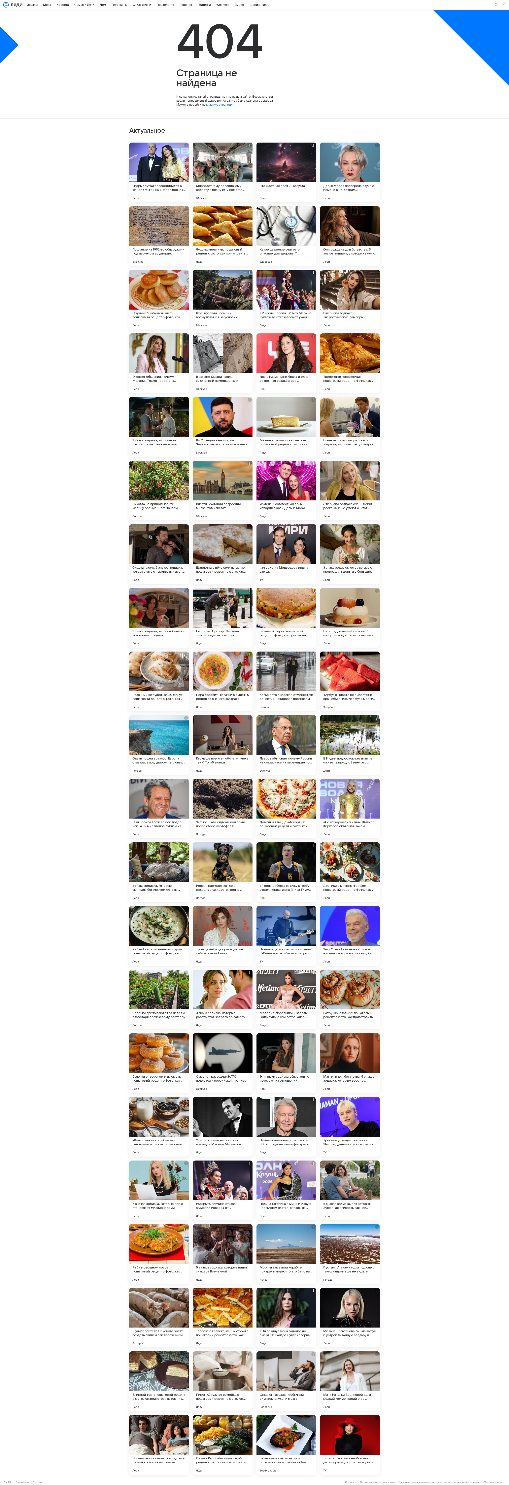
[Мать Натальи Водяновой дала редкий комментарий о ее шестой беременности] (350, 1381)
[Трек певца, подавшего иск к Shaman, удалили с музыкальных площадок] (350, 1127)
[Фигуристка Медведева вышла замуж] (286, 554)
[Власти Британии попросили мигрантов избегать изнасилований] (223, 490)
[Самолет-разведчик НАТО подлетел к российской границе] (223, 1063)
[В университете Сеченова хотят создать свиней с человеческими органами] (159, 1317)
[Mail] (6, 5)
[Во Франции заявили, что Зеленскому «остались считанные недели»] (223, 427)
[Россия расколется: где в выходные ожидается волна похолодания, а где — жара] (223, 872)
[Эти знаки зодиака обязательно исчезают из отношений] (286, 1063)
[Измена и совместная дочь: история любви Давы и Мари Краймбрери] (286, 490)
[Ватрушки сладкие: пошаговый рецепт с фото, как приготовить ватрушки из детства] (350, 999)
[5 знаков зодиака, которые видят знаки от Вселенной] (223, 1254)
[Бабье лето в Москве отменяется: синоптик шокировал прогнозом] (286, 681)
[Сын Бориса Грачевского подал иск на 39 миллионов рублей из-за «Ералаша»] (159, 808)
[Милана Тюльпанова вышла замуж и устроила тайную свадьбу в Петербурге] (350, 1317)
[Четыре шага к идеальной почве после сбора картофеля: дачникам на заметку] (223, 808)
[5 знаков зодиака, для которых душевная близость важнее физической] (350, 1190)
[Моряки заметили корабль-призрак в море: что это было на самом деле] (286, 1254)
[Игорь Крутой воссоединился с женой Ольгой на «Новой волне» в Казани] (159, 172)
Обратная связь (492, 1482)
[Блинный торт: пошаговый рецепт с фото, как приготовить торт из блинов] (159, 1381)
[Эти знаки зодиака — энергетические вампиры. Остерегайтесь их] (350, 299)
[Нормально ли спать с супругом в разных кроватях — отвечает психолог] (159, 1445)
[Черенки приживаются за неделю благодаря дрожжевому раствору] (159, 999)
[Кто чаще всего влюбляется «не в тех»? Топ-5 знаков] (223, 745)
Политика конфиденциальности (416, 1482)
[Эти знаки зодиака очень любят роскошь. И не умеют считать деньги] (350, 490)
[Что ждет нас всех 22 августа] (286, 172)
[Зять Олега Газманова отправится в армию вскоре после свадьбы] (350, 936)
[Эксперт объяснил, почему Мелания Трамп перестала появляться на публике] (159, 363)
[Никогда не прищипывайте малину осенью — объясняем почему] (159, 490)
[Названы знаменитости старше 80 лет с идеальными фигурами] (286, 1127)
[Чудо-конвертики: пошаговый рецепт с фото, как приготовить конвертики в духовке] (223, 236)
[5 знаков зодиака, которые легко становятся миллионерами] (159, 1190)
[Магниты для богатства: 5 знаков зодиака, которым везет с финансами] (350, 1063)
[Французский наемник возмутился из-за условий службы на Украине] (223, 299)
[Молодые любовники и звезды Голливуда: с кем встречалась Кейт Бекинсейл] (286, 999)
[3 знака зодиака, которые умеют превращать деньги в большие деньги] (350, 554)
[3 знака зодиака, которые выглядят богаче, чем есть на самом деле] (159, 872)
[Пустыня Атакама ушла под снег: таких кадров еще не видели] (350, 1254)
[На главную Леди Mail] (15, 5)
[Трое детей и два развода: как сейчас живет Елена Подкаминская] (223, 936)
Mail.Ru (8, 1482)
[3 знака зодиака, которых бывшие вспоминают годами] (159, 618)
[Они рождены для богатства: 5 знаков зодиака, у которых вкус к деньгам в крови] (350, 236)
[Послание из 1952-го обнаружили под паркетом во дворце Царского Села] (159, 236)
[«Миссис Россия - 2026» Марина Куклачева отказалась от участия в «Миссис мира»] (286, 299)
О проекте (351, 1482)
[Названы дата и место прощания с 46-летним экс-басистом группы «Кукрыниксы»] (286, 936)
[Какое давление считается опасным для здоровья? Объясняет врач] (286, 236)
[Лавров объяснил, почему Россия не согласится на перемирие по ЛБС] (286, 745)
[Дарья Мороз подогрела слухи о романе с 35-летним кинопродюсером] (350, 172)
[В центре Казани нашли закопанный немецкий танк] (223, 363)
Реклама (37, 1482)
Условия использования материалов (459, 1482)
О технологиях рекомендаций (377, 1482)
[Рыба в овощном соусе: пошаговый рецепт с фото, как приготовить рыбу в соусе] (159, 1254)
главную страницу (219, 104)
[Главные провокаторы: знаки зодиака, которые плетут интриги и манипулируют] (350, 427)
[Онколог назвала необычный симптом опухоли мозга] (286, 1381)
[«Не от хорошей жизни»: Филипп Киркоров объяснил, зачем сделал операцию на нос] (350, 808)
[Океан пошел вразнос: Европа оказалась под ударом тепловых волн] (159, 745)
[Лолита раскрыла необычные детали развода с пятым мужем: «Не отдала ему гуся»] (350, 1445)
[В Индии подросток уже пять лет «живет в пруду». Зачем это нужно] (350, 745)
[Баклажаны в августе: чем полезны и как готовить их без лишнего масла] (286, 1445)
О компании (22, 1482)
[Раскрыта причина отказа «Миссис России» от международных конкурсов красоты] (223, 1190)
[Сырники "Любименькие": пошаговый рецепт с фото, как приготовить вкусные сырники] (159, 299)
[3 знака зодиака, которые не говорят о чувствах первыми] (159, 427)
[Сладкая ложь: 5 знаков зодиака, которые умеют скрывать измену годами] (159, 554)
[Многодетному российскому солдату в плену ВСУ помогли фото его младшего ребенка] (223, 172)
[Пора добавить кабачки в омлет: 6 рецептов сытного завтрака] (223, 681)
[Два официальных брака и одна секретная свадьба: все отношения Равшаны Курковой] (286, 363)
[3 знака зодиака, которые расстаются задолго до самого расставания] (223, 999)
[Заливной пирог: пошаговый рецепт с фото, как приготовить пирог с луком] (286, 618)
